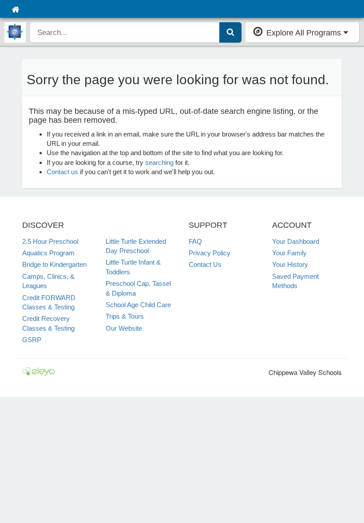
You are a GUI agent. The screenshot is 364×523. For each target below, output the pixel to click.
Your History (290, 264)
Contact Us (205, 264)
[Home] (15, 9)
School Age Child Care (138, 304)
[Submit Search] (230, 32)
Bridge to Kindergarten (54, 264)
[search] (124, 32)
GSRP (31, 339)
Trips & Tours (125, 316)
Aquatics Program (48, 253)
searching (159, 162)
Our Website (124, 328)
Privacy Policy (209, 253)
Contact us (62, 172)
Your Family (289, 253)
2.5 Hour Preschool (50, 241)
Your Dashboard (295, 241)
